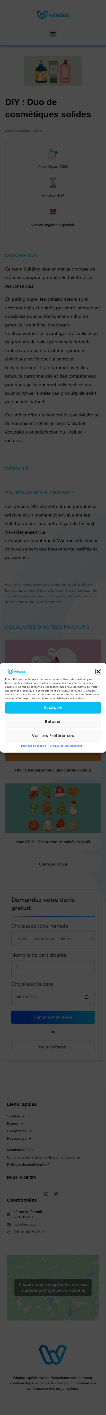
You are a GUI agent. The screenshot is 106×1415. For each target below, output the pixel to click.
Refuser (53, 721)
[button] (98, 671)
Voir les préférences (53, 735)
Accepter (53, 707)
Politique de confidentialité (65, 745)
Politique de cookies (33, 745)
